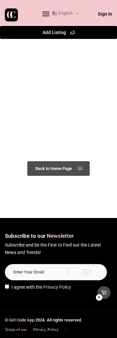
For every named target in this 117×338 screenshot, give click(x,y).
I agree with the (41, 287)
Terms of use (16, 329)
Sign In (105, 14)
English (64, 13)
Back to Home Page (53, 168)
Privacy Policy (57, 287)
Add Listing (55, 32)
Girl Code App (21, 320)
